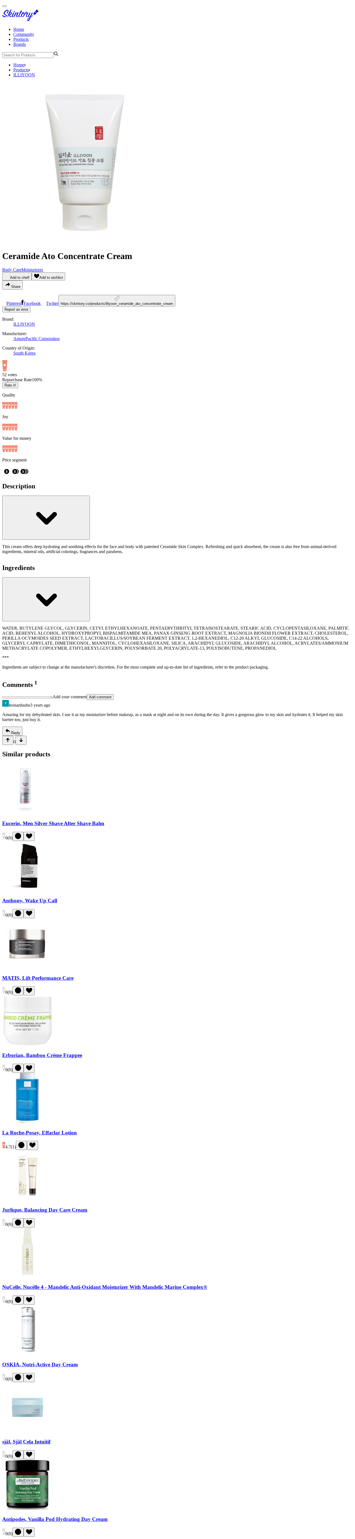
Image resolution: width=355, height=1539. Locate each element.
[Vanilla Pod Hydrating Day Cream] (27, 1508)
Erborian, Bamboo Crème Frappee (42, 1055)
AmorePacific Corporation (36, 338)
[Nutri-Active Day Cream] (27, 1353)
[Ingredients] (46, 599)
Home (18, 29)
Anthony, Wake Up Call (29, 900)
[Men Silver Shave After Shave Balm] (27, 812)
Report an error (16, 309)
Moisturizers (32, 269)
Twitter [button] (52, 303)
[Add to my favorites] (29, 836)
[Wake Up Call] (27, 890)
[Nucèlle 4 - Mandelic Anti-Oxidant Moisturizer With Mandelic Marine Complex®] (27, 1276)
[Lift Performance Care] (27, 967)
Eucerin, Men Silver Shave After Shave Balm (53, 823)
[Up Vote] (7, 740)
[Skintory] (21, 19)
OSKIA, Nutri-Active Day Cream (40, 1364)
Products (21, 39)
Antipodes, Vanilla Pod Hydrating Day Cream (55, 1519)
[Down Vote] (21, 740)
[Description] (46, 518)
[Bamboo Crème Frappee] (27, 1044)
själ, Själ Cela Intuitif (26, 1442)
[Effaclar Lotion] (27, 1121)
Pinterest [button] (13, 303)
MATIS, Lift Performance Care (37, 978)
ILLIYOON (24, 74)
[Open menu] (4, 6)
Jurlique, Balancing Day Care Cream (44, 1210)
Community (23, 34)
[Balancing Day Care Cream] (27, 1199)
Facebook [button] (32, 303)
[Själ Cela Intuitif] (27, 1431)
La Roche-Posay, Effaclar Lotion (39, 1133)
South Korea (24, 353)
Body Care (11, 269)
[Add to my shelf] (18, 836)
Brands (19, 44)
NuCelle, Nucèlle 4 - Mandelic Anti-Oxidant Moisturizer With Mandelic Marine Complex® (104, 1287)
